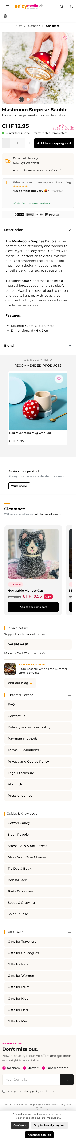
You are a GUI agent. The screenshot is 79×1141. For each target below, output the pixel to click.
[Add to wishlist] (67, 37)
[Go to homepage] (29, 6)
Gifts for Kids (18, 999)
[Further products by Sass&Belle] (63, 127)
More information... (50, 1117)
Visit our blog (18, 683)
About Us (15, 784)
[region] (38, 68)
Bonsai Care (17, 880)
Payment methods (23, 739)
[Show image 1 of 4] (21, 99)
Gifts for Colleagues (23, 953)
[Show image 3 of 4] (35, 99)
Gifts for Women (21, 976)
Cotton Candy (19, 823)
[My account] (71, 6)
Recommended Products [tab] (38, 365)
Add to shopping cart (54, 143)
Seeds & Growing (21, 903)
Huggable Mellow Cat (25, 590)
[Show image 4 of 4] (41, 99)
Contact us (16, 716)
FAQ (11, 704)
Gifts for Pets (18, 964)
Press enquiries (20, 796)
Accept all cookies (39, 1134)
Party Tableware (20, 891)
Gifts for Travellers (22, 942)
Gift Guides (15, 932)
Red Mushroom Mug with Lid (30, 433)
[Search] (61, 6)
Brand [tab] (9, 345)
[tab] (38, 230)
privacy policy (31, 1091)
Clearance (14, 508)
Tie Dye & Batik (19, 869)
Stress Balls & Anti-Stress (27, 846)
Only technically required (49, 1125)
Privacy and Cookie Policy (28, 761)
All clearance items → (48, 514)
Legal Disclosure (21, 773)
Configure (19, 1125)
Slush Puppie (18, 834)
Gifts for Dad (18, 1010)
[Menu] (7, 6)
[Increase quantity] (29, 143)
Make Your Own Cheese (27, 857)
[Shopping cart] (5, 15)
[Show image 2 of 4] (28, 99)
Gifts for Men (18, 1021)
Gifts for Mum (19, 987)
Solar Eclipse (18, 914)
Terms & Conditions (23, 750)
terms (50, 1091)
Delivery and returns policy (29, 727)
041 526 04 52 (18, 644)
